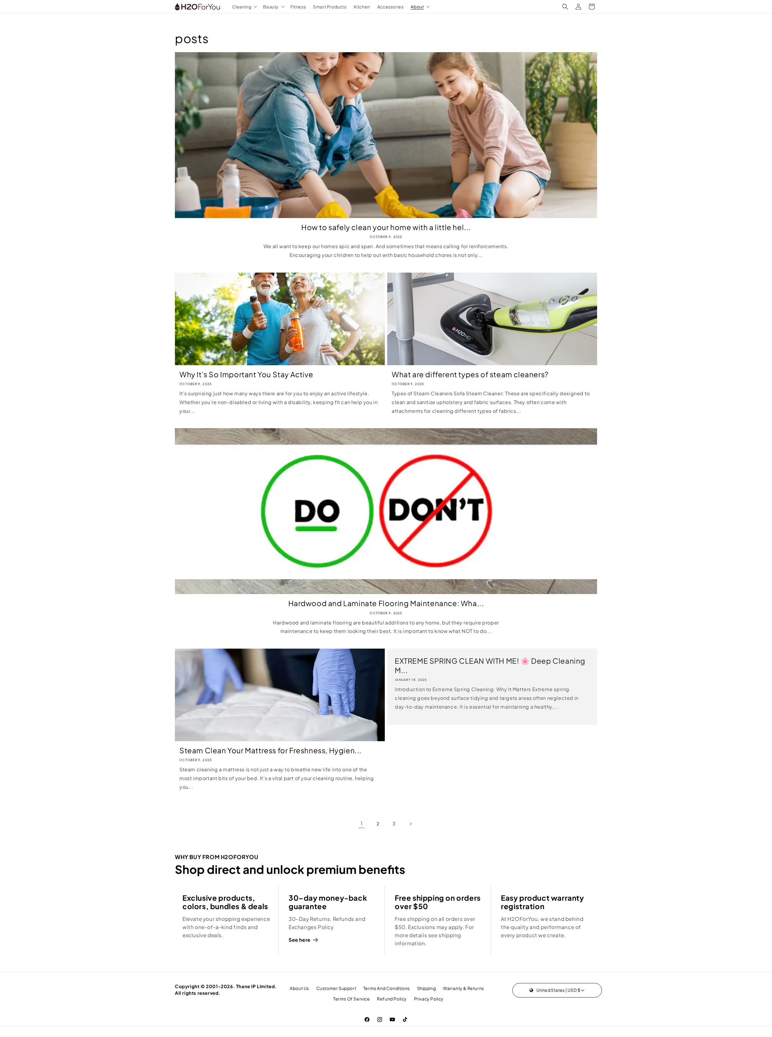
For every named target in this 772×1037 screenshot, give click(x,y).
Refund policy (392, 998)
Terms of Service (351, 998)
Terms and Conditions (386, 988)
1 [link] (362, 823)
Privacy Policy (429, 998)
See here (300, 940)
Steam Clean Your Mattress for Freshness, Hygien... (270, 750)
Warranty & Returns (463, 988)
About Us (299, 988)
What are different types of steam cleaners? (470, 374)
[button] (244, 6)
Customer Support (336, 988)
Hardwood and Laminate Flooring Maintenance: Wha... (386, 603)
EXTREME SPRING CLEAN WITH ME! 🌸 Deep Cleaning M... (490, 665)
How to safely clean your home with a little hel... (386, 227)
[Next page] (410, 823)
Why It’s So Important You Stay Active (246, 374)
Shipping (426, 988)
